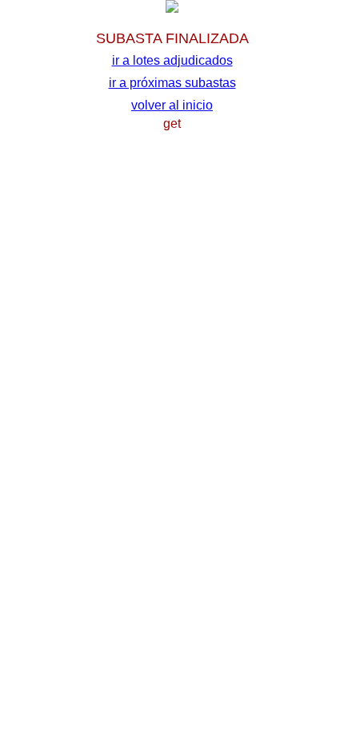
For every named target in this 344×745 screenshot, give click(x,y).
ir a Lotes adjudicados (172, 60)
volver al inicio (172, 105)
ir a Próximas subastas (172, 83)
